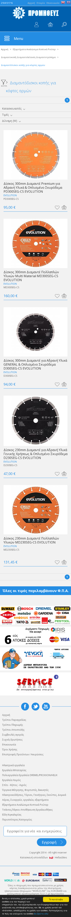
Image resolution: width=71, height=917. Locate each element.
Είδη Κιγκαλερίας (11, 814)
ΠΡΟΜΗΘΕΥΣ (35, 13)
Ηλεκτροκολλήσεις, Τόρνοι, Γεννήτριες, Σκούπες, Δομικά (34, 795)
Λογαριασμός (36, 25)
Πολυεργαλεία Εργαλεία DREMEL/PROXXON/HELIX (29, 775)
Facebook (25, 707)
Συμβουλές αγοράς (13, 734)
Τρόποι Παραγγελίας (14, 720)
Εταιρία (41, 2)
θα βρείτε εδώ (41, 913)
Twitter (35, 707)
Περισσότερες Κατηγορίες (17, 819)
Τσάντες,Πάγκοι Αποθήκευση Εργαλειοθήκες (27, 809)
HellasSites (61, 857)
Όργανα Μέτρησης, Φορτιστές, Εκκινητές (25, 790)
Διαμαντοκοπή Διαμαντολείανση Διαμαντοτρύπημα (28, 57)
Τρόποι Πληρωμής (12, 724)
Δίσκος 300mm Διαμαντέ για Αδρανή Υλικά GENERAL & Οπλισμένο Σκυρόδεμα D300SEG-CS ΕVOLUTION (35, 364)
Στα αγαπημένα (57, 207)
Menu (18, 38)
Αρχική (4, 49)
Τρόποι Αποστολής (13, 729)
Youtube (46, 707)
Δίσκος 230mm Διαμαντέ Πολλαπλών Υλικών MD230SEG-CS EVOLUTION (31, 540)
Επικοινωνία (53, 2)
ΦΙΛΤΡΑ (4, 86)
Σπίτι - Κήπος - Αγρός (14, 785)
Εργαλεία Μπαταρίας (14, 770)
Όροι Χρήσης (9, 749)
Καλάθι (50, 25)
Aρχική (31, 2)
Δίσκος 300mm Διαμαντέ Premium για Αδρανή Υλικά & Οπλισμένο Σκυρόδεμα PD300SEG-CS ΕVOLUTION (33, 187)
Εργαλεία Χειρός (11, 780)
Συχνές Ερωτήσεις (12, 739)
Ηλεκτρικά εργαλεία (13, 765)
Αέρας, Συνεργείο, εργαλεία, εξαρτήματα (25, 800)
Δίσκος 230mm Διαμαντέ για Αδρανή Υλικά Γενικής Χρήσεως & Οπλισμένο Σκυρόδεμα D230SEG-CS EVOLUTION (35, 454)
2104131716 (7, 3)
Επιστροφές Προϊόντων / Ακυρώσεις (22, 754)
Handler (64, 25)
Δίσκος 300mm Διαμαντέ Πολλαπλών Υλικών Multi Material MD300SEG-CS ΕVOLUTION (31, 276)
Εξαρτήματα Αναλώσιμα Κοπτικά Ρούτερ (34, 49)
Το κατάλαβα (56, 899)
